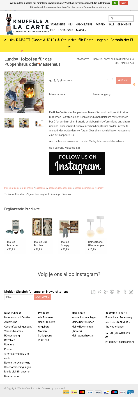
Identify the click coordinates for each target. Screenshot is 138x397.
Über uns (9, 344)
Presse (8, 349)
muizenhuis (27, 188)
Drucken (67, 194)
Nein (123, 3)
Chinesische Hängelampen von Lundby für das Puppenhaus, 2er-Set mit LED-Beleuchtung (96, 243)
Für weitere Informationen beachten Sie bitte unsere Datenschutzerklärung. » (69, 7)
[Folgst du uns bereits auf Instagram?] (90, 163)
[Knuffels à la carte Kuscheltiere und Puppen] (26, 24)
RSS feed (43, 340)
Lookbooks (66, 30)
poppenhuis (41, 188)
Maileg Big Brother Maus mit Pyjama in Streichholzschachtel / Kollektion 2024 (42, 243)
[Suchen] (110, 19)
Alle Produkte (45, 317)
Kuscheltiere (84, 24)
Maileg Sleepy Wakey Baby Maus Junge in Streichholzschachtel (69, 243)
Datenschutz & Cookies (17, 317)
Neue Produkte (46, 322)
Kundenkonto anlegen (84, 317)
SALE (111, 24)
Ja (115, 3)
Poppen (100, 24)
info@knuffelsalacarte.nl (119, 341)
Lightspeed (59, 388)
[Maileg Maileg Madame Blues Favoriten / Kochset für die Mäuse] (15, 227)
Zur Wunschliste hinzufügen (18, 194)
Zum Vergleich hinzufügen (48, 194)
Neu (70, 24)
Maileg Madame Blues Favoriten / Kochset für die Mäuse (14, 243)
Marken (81, 30)
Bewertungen (102, 94)
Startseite (57, 24)
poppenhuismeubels (85, 188)
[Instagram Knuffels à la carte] (131, 292)
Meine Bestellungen (83, 322)
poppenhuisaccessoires (61, 188)
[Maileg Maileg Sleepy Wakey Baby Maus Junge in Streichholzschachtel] (69, 227)
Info (53, 30)
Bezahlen (9, 340)
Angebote (43, 326)
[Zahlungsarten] (66, 392)
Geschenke (124, 24)
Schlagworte (45, 335)
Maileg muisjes (12, 188)
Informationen (57, 94)
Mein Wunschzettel (82, 335)
